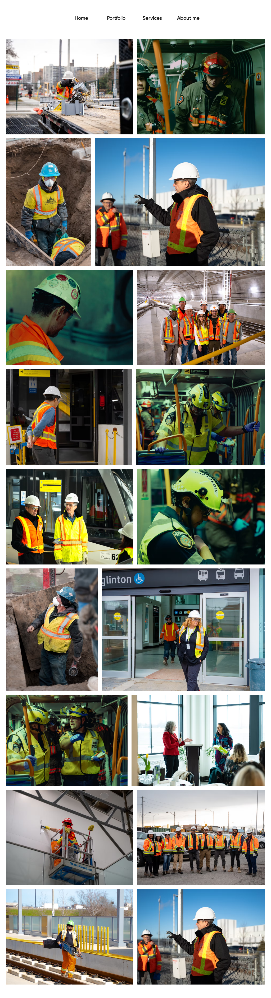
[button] (152, 18)
